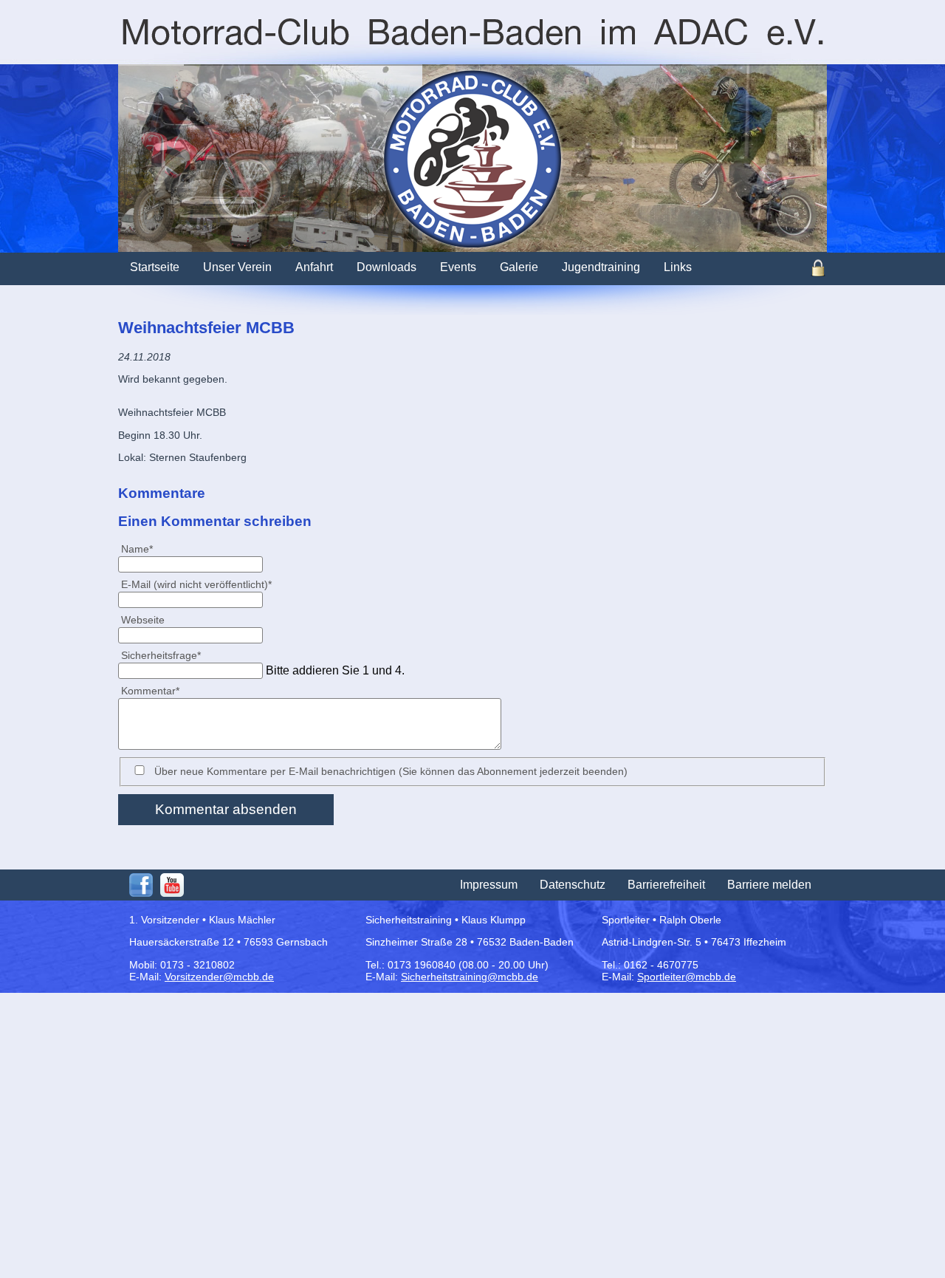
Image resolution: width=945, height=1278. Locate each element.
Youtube (172, 885)
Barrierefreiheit (666, 884)
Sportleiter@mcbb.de (686, 977)
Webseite (143, 620)
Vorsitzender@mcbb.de (219, 977)
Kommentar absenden (226, 809)
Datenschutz (572, 884)
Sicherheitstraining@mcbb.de (469, 977)
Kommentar (149, 690)
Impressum (489, 884)
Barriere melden (769, 884)
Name (142, 548)
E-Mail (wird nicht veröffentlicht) (196, 584)
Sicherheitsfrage (160, 655)
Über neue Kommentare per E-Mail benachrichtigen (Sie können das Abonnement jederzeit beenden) (391, 771)
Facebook (141, 885)
